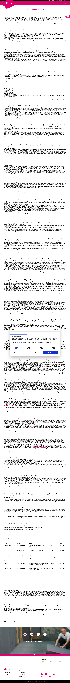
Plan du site (60, 0)
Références (21, 676)
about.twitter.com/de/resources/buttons (40, 447)
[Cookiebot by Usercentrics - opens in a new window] (53, 329)
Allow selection (35, 352)
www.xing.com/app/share (42, 475)
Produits (20, 670)
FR (49, 0)
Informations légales (33, 681)
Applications (21, 668)
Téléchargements (22, 672)
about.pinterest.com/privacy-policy (30, 435)
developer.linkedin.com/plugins (9, 405)
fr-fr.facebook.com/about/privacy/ (29, 319)
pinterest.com (31, 427)
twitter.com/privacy (29, 457)
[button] (50, 0)
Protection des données (41, 681)
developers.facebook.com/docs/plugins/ (40, 310)
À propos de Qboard (55, 0)
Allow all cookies (51, 352)
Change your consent (7, 534)
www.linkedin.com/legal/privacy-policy (11, 416)
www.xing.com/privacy (26, 474)
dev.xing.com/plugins (35, 466)
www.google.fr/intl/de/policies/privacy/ (47, 377)
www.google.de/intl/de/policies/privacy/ (30, 494)
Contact (64, 0)
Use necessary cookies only (19, 352)
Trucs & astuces (22, 674)
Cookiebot (18, 547)
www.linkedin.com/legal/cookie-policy (37, 415)
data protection (21, 342)
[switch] (28, 348)
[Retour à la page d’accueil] (7, 668)
